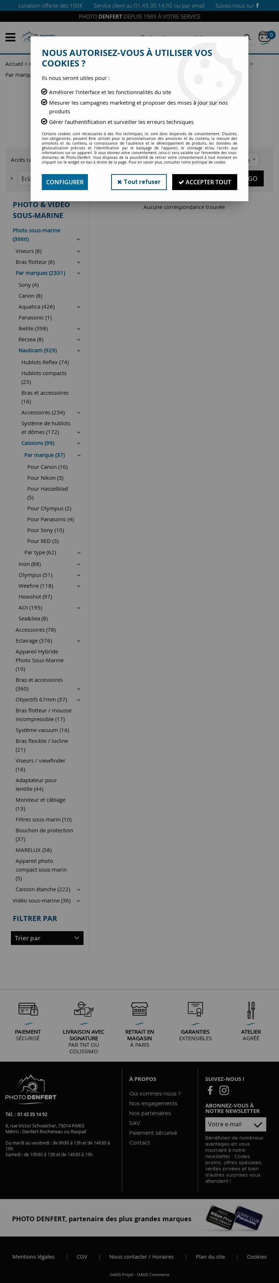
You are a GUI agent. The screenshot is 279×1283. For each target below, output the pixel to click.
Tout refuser (141, 182)
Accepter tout (207, 182)
